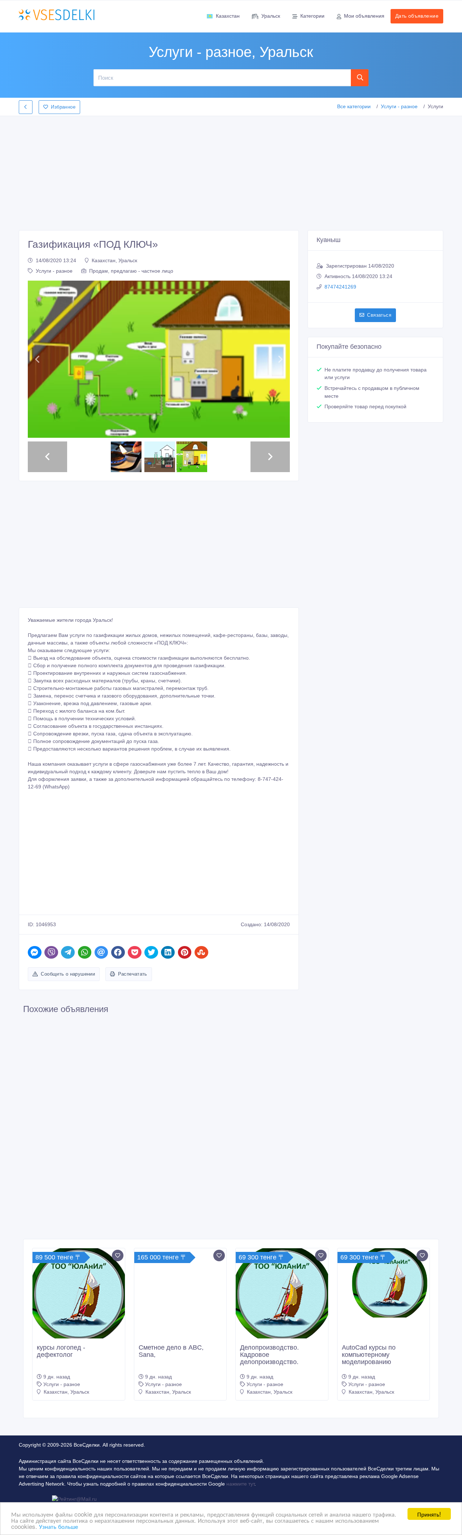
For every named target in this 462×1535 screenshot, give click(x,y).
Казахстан (228, 16)
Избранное (63, 107)
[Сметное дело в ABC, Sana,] (180, 1294)
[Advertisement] (231, 170)
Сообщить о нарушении (68, 974)
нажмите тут (240, 1484)
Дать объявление (417, 16)
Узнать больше (58, 1526)
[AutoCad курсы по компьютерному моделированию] (383, 1283)
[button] (37, 359)
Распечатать (132, 974)
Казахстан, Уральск (114, 260)
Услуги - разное (399, 106)
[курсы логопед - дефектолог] (78, 1294)
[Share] (35, 952)
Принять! (429, 1513)
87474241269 (340, 287)
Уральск (270, 16)
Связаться (379, 315)
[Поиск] (360, 77)
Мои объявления (364, 16)
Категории (312, 16)
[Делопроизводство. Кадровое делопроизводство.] (282, 1294)
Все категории (354, 106)
